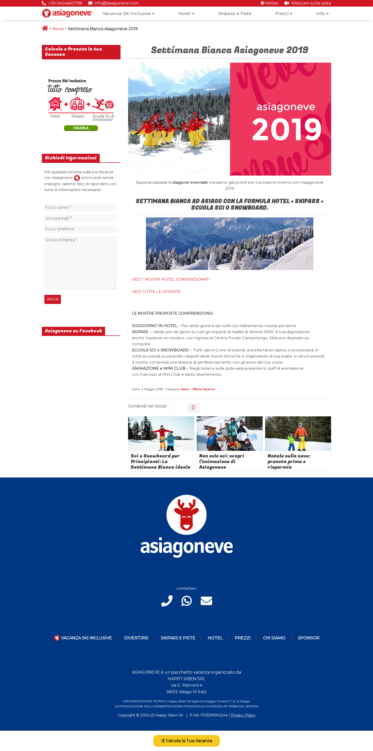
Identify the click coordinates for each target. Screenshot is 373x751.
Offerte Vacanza (203, 389)
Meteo (271, 3)
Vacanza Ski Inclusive (127, 13)
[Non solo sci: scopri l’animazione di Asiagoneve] (230, 419)
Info (320, 13)
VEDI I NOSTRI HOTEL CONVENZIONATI (171, 279)
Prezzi (282, 13)
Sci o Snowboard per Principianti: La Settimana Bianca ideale (160, 461)
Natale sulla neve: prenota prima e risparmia (289, 461)
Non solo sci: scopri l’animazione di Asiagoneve (221, 461)
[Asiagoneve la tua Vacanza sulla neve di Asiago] (77, 177)
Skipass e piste (178, 638)
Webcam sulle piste (310, 3)
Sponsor (308, 638)
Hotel (184, 13)
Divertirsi (136, 638)
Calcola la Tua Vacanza (188, 740)
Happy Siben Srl (169, 715)
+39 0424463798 (64, 3)
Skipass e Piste (234, 13)
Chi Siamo (274, 638)
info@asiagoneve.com (116, 3)
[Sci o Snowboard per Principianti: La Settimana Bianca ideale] (161, 419)
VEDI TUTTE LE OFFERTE (156, 291)
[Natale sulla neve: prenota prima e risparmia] (298, 419)
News (58, 28)
